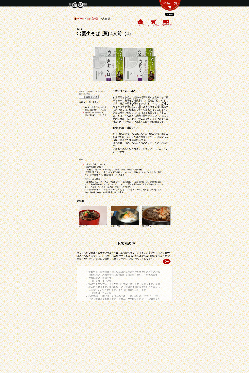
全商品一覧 (92, 18)
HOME (80, 18)
